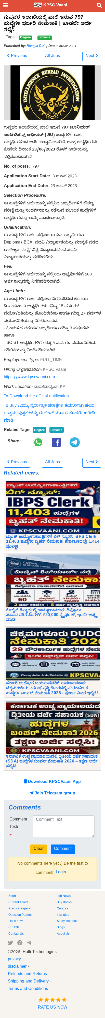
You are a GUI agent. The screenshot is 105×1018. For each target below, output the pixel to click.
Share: (14, 442)
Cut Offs (13, 928)
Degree (25, 38)
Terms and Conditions (28, 989)
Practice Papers (19, 909)
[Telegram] (29, 943)
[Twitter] (10, 943)
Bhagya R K (36, 46)
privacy (14, 960)
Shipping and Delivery (28, 982)
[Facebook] (20, 943)
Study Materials (67, 921)
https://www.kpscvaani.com (29, 377)
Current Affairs (18, 903)
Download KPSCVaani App (54, 782)
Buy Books (64, 903)
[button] (17, 56)
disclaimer (17, 967)
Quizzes (62, 909)
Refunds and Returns (27, 974)
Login (61, 873)
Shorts (12, 896)
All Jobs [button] (52, 56)
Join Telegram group (54, 794)
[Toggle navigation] (5, 6)
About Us (63, 934)
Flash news (16, 921)
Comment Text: (18, 823)
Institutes (63, 915)
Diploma (44, 38)
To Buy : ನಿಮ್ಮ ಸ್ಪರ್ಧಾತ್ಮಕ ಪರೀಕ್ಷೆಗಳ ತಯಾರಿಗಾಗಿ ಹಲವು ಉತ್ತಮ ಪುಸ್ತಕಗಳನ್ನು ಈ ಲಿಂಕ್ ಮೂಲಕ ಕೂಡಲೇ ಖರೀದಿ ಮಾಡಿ (50, 413)
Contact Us (16, 934)
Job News (64, 896)
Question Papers (20, 915)
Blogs (61, 928)
